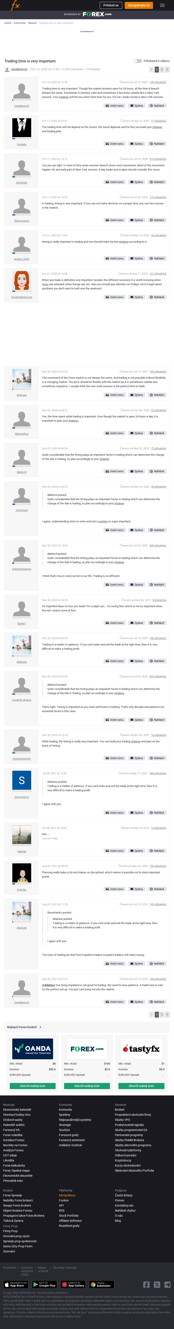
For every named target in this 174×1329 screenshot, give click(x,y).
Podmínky (9, 1267)
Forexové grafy (69, 1135)
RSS (61, 1210)
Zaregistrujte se (139, 5)
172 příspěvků (158, 197)
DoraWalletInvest (21, 297)
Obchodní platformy (128, 1150)
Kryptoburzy (123, 1160)
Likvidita (8, 1160)
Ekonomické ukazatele (17, 1175)
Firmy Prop (10, 1231)
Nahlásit (159, 105)
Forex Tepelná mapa (16, 1170)
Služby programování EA (131, 1130)
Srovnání (9, 1251)
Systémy (64, 1114)
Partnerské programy (129, 1135)
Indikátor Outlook (70, 1145)
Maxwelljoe (21, 433)
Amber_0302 (21, 259)
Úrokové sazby (12, 1119)
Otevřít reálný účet (32, 1086)
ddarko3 (22, 472)
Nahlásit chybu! (125, 1210)
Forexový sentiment (72, 1140)
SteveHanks (21, 797)
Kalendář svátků (14, 1125)
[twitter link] (157, 1284)
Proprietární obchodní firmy (133, 1114)
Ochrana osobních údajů (27, 1271)
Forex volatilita (12, 1135)
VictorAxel (22, 510)
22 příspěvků (158, 410)
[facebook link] (146, 1284)
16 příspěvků (158, 735)
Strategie (65, 1125)
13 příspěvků (158, 828)
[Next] (167, 70)
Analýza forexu (13, 1150)
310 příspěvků (158, 159)
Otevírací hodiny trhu (17, 1114)
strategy (64, 97)
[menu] (162, 5)
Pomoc (119, 1200)
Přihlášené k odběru (157, 61)
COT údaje (10, 1155)
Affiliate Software (70, 1220)
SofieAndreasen (21, 569)
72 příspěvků (158, 448)
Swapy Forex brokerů (17, 1205)
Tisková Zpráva (13, 1220)
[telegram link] (167, 1284)
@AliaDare (48, 985)
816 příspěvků (158, 676)
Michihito (21, 182)
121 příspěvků (158, 273)
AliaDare (22, 395)
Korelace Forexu (13, 1140)
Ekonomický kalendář (17, 1109)
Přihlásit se (111, 5)
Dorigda (21, 144)
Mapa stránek (43, 1269)
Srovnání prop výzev (16, 1236)
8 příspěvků (159, 600)
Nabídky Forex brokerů (18, 1200)
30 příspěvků (158, 486)
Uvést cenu (116, 105)
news (45, 284)
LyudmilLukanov (21, 700)
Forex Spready (12, 1195)
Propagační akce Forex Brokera (23, 1215)
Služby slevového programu (133, 1145)
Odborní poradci (125, 1155)
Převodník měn (13, 1180)
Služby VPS (122, 1119)
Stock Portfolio (69, 1215)
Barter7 (21, 623)
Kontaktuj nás (124, 1205)
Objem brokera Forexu (17, 1210)
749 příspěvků (158, 82)
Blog (118, 1220)
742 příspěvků (158, 371)
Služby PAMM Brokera (129, 1140)
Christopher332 (22, 758)
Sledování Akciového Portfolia (134, 1170)
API (61, 1205)
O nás (119, 1215)
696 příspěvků (158, 545)
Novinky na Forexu (15, 1145)
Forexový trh (11, 1130)
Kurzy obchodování (127, 1165)
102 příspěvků (158, 866)
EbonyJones (21, 220)
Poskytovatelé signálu (129, 1125)
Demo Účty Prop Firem (17, 1246)
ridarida (21, 851)
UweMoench (19, 69)
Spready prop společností (19, 1241)
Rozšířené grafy (69, 1225)
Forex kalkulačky (14, 1165)
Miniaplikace (67, 1195)
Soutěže (64, 1130)
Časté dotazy (124, 1195)
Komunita (65, 1109)
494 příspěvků (158, 773)
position (103, 521)
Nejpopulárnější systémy (75, 1119)
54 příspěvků (158, 235)
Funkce (64, 1200)
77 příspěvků (158, 120)
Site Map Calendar (65, 1267)
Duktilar (21, 889)
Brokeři (119, 1109)
